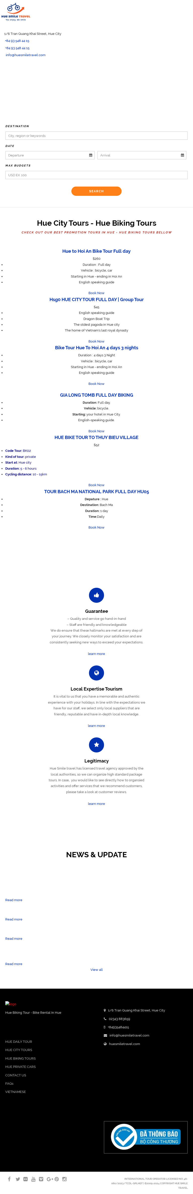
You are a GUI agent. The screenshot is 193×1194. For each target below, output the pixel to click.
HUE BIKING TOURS (20, 1058)
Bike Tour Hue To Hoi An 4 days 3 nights (96, 347)
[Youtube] (1, 77)
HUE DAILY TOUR (18, 1042)
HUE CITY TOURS (18, 1050)
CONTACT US (15, 1075)
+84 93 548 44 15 (17, 41)
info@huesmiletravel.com (25, 55)
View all (96, 970)
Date (9, 146)
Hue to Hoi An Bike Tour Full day (96, 251)
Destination (17, 126)
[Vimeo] (38, 1179)
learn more (96, 654)
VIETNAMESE (15, 1092)
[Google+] (46, 1179)
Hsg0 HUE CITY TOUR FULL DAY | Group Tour (97, 299)
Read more (13, 900)
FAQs (9, 1083)
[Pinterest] (54, 1179)
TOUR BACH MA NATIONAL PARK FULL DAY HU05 (96, 491)
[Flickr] (23, 1179)
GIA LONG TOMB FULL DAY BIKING (96, 395)
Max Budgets (18, 165)
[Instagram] (62, 1179)
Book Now (96, 293)
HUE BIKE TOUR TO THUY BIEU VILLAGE (96, 437)
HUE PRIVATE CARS (20, 1067)
